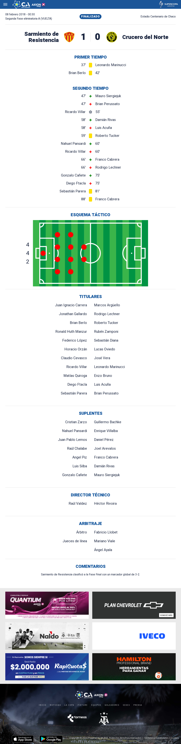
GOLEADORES (112, 704)
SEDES (126, 704)
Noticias (55, 704)
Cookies (175, 737)
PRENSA (137, 704)
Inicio (42, 704)
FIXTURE (83, 704)
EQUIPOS (96, 704)
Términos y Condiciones (156, 737)
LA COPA (69, 704)
